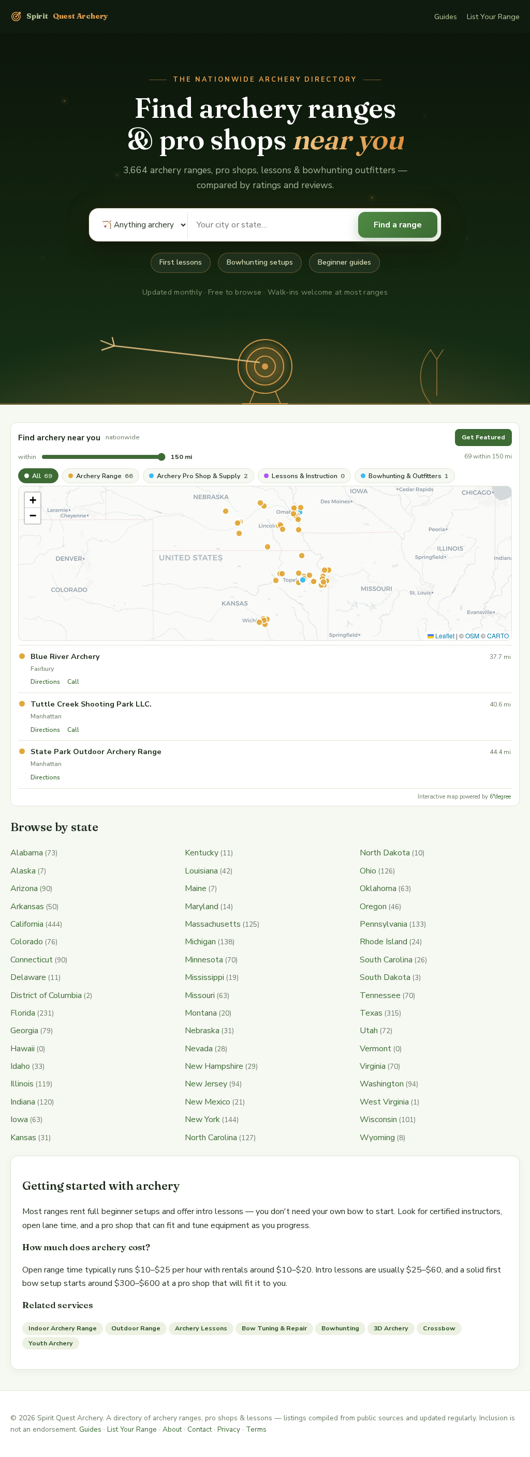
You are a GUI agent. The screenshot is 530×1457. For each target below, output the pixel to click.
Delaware (28, 977)
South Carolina (386, 959)
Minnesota (204, 959)
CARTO (498, 635)
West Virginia (384, 1102)
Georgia (24, 1030)
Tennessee (380, 995)
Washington (382, 1084)
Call (73, 682)
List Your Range (493, 16)
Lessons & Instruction (308, 475)
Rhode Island (383, 941)
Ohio (368, 871)
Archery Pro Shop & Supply (202, 475)
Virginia (373, 1066)
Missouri (200, 995)
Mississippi (204, 977)
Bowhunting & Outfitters (409, 475)
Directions (45, 682)
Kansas (23, 1137)
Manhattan (46, 716)
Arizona (24, 888)
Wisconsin (378, 1119)
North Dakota (385, 852)
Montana (201, 1013)
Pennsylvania (383, 924)
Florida (22, 1013)
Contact (199, 1429)
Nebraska (202, 1030)
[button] (32, 500)
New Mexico (207, 1102)
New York (202, 1119)
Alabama (26, 852)
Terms (256, 1429)
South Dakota (385, 977)
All (42, 475)
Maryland (201, 906)
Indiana (22, 1102)
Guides (445, 16)
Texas (371, 1013)
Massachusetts (213, 924)
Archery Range (104, 475)
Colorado (26, 941)
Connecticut (31, 959)
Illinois (22, 1084)
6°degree (500, 797)
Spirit (67, 16)
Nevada (199, 1048)
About (172, 1429)
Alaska (23, 871)
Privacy (228, 1429)
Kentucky (201, 852)
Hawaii (22, 1048)
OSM (472, 635)
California (26, 924)
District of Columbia (46, 995)
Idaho (20, 1066)
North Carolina (211, 1137)
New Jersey (206, 1084)
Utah (369, 1030)
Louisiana (201, 871)
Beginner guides (344, 262)
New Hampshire (214, 1066)
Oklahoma (378, 888)
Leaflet (444, 635)
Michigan (200, 941)
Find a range (398, 225)
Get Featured (483, 437)
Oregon (373, 906)
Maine (196, 888)
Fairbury (42, 668)
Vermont (375, 1048)
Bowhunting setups (260, 262)
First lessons (180, 262)
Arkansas (27, 906)
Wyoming (377, 1137)
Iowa (19, 1119)
